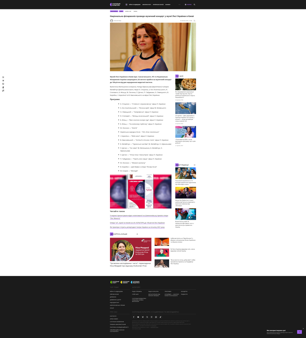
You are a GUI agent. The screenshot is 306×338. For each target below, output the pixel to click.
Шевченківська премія (117, 305)
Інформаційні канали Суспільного (117, 330)
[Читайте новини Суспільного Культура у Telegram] (142, 317)
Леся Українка (114, 11)
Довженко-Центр (115, 299)
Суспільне (153, 325)
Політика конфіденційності (119, 327)
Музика (135, 11)
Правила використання (118, 324)
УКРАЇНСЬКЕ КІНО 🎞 (158, 4)
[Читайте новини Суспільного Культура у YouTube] (138, 317)
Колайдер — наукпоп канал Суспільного (172, 294)
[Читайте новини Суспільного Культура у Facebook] (133, 317)
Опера (121, 11)
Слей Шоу (135, 294)
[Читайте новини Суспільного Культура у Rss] (147, 317)
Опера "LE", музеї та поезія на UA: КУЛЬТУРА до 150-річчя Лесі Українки (137, 223)
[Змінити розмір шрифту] (194, 20)
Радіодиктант (114, 302)
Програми (168, 291)
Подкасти (184, 294)
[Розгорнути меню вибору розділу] (126, 5)
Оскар (112, 308)
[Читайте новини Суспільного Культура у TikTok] (160, 317)
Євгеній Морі (117, 20)
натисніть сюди (154, 327)
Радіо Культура (153, 291)
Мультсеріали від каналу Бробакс (154, 294)
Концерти (184, 291)
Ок (299, 332)
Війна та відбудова (134, 4)
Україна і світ (128, 11)
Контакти (113, 316)
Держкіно (113, 297)
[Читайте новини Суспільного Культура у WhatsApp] (156, 317)
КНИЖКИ (167, 4)
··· (179, 4)
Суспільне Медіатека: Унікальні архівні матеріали (139, 300)
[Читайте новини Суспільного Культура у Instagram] (151, 317)
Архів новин (114, 319)
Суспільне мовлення (117, 321)
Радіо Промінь (137, 291)
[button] (3, 77)
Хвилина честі (146, 4)
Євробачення (114, 294)
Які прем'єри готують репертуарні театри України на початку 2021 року (137, 227)
